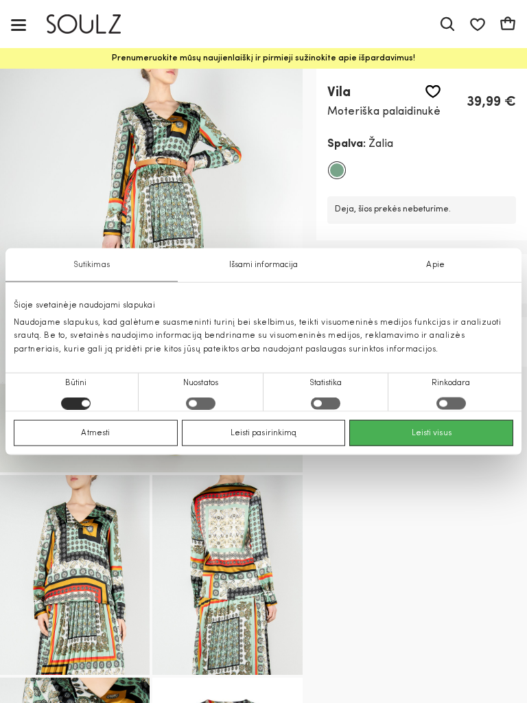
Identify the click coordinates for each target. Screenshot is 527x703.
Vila (339, 93)
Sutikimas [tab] (91, 265)
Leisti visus (432, 432)
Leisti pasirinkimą (264, 432)
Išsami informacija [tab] (263, 265)
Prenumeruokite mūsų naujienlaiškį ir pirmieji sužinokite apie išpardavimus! (263, 58)
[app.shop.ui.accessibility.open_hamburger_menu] (18, 24)
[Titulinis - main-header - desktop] (94, 24)
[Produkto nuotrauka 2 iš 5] (75, 575)
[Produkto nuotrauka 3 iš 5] (227, 575)
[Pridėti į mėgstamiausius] (433, 91)
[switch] (200, 403)
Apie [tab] (435, 265)
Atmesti (95, 432)
